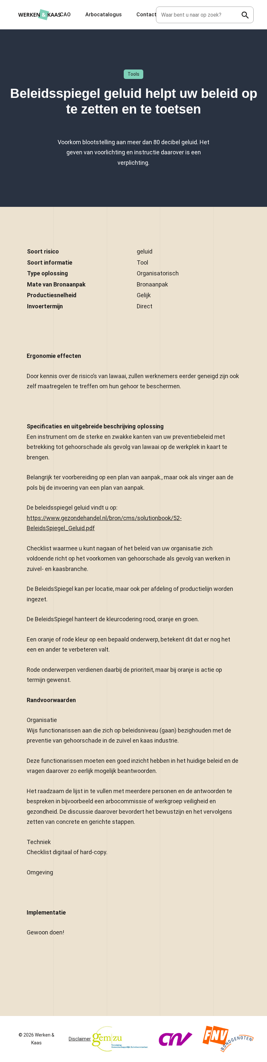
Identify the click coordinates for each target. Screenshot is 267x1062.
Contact (146, 14)
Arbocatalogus (103, 14)
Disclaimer (80, 1038)
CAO (65, 14)
